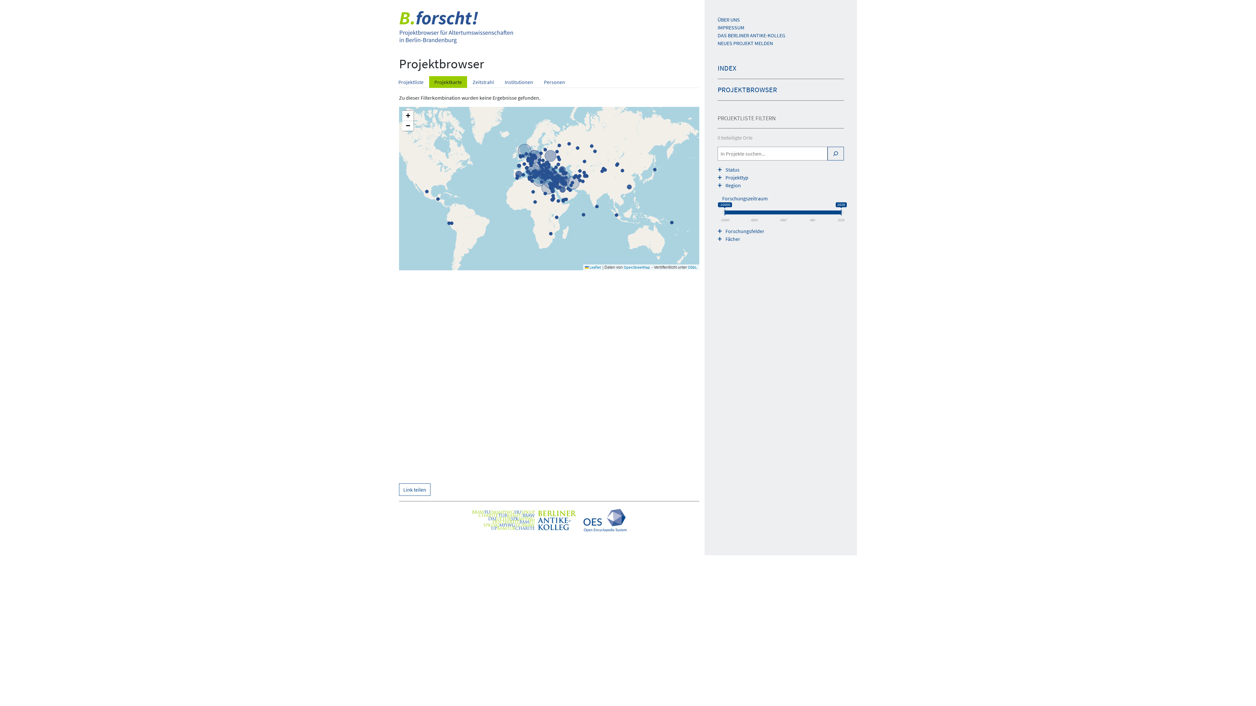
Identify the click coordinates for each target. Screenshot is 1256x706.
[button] (407, 116)
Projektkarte (448, 82)
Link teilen (414, 489)
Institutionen (519, 82)
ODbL (692, 267)
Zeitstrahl (483, 82)
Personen (554, 82)
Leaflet (595, 267)
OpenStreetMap (637, 267)
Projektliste (411, 82)
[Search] (836, 153)
